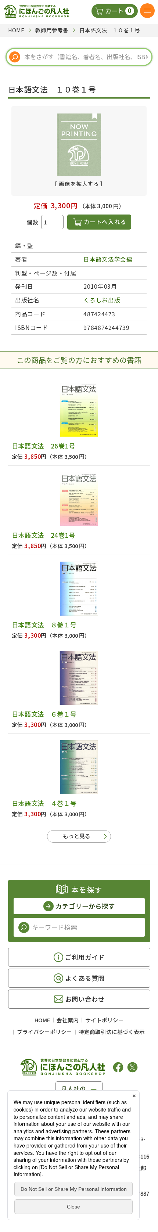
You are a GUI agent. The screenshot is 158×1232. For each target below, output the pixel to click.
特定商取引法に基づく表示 (112, 1031)
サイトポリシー (104, 1020)
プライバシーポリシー (44, 1031)
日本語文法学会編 (107, 259)
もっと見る (76, 836)
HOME (42, 1020)
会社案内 (68, 1020)
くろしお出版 (101, 300)
